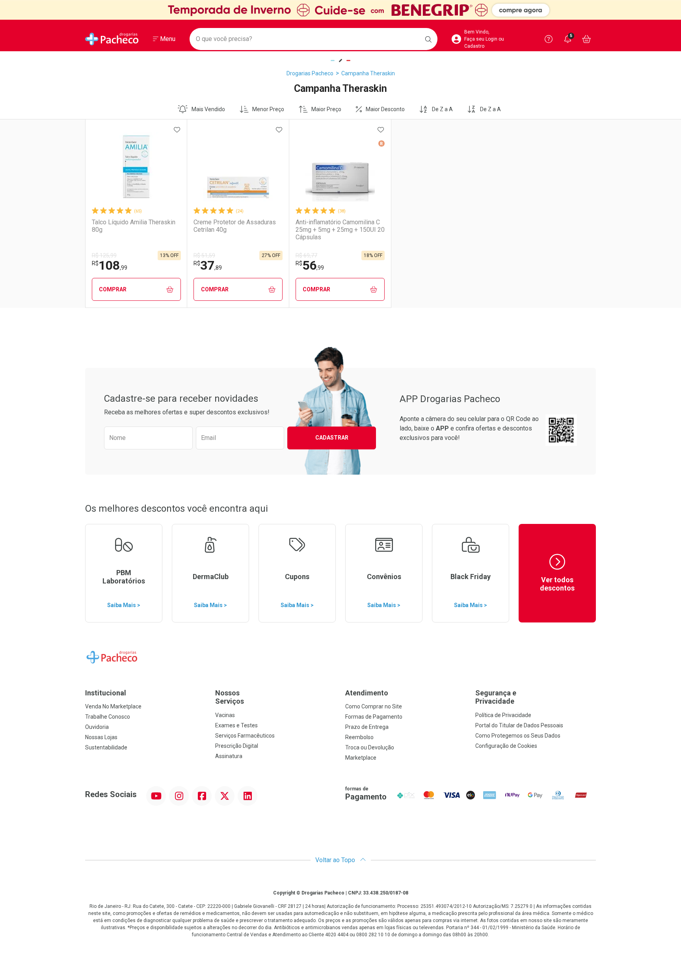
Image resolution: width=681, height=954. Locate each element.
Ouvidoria (97, 727)
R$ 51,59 (204, 255)
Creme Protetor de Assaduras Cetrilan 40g (235, 225)
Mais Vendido (208, 109)
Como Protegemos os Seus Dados (517, 735)
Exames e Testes (236, 725)
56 (310, 265)
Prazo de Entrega (367, 727)
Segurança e (495, 697)
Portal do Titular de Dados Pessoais (519, 725)
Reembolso (359, 737)
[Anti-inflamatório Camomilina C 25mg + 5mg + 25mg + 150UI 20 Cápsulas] (340, 166)
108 (109, 265)
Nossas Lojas (101, 737)
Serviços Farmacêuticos (245, 735)
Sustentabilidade (106, 747)
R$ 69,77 (306, 255)
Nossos (229, 697)
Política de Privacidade (503, 715)
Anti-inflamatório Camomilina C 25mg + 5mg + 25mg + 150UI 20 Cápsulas (340, 229)
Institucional (105, 693)
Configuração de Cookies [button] (506, 746)
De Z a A (442, 109)
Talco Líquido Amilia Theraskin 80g (133, 225)
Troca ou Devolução (369, 747)
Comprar (113, 289)
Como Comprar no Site (373, 706)
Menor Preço (268, 109)
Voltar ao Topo (336, 860)
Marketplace (360, 758)
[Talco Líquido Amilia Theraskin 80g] (136, 166)
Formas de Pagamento (373, 717)
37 (208, 265)
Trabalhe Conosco (107, 717)
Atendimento (366, 693)
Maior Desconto (385, 109)
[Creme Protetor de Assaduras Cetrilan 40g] (238, 166)
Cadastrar (331, 437)
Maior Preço (326, 109)
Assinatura (228, 756)
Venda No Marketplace (113, 706)
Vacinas (225, 715)
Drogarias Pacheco (310, 73)
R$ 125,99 (104, 255)
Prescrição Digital (236, 746)
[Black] (340, 10)
